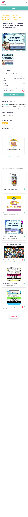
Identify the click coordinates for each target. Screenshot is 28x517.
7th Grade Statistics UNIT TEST (12, 283)
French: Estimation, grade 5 (11, 189)
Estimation (4, 123)
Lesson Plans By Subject (10, 17)
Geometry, (18, 73)
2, (21, 76)
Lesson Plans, (16, 78)
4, (23, 76)
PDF (23, 81)
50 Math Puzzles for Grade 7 (11, 260)
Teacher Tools (6, 16)
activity (6, 104)
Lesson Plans (17, 16)
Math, (14, 73)
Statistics (22, 73)
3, (22, 76)
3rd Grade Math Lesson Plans (13, 149)
